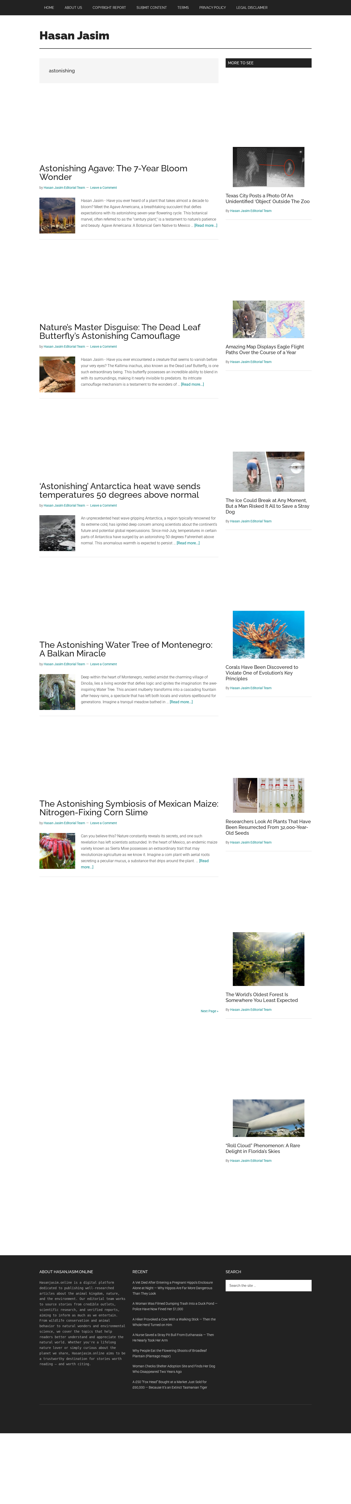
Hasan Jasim (74, 35)
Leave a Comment (103, 187)
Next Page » (209, 1011)
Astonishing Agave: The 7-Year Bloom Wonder (113, 172)
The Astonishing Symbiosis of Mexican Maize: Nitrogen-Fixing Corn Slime (128, 808)
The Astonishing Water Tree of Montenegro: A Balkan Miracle (126, 649)
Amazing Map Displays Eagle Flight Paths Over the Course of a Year (265, 349)
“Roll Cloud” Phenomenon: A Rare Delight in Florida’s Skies (263, 1148)
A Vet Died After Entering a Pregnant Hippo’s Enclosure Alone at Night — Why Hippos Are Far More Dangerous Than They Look (173, 1288)
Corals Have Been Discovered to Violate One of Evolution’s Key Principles (262, 673)
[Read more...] (205, 225)
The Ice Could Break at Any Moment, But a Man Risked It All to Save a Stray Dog (267, 506)
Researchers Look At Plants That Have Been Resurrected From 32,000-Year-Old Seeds (268, 827)
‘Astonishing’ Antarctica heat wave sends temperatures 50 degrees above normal (120, 490)
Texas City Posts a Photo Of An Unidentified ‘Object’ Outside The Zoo (268, 198)
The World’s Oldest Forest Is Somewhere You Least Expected (262, 997)
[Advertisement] (128, 128)
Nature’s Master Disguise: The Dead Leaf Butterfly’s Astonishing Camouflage (119, 331)
